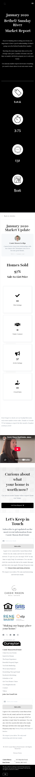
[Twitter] (7, 635)
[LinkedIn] (10, 635)
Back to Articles (9, 216)
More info (21, 769)
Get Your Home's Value (10, 681)
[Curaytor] (12, 645)
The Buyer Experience (9, 659)
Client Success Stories (10, 653)
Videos (5, 691)
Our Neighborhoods (9, 684)
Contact (5, 688)
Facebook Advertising (9, 675)
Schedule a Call (8, 678)
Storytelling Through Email (11, 672)
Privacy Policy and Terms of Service (19, 568)
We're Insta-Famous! (9, 669)
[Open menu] (32, 3)
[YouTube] (14, 635)
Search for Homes (8, 656)
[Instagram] (17, 635)
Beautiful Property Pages (10, 662)
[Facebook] (3, 635)
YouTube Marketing (9, 665)
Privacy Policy (17, 753)
